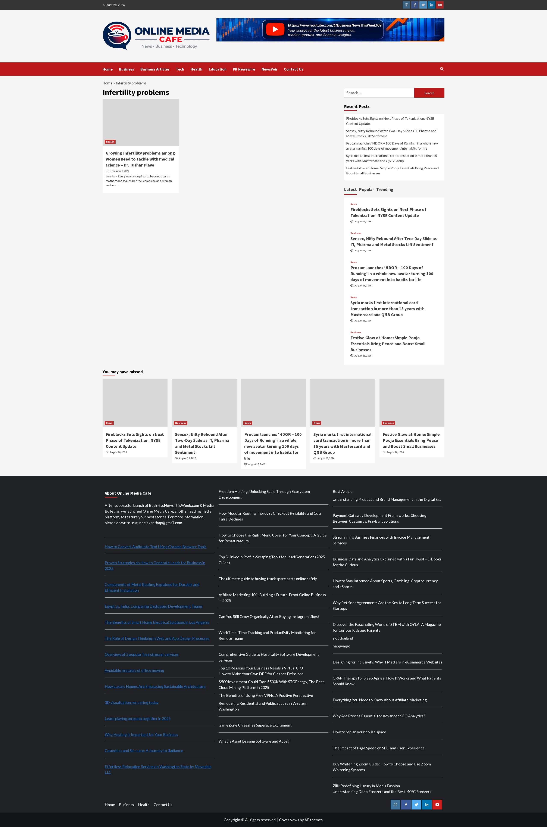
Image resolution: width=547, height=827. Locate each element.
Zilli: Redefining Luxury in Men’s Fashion (366, 785)
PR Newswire (244, 69)
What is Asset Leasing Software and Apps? (254, 741)
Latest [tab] (350, 189)
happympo (341, 646)
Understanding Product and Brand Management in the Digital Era (387, 499)
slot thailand (343, 638)
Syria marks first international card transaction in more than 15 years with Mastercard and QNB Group (391, 158)
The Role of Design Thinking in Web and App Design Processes (157, 638)
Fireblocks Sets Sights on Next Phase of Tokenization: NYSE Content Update (390, 120)
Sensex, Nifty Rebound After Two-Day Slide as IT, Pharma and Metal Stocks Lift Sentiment (391, 133)
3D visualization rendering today (132, 702)
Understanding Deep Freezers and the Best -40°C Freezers (382, 791)
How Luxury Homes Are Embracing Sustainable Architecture (155, 686)
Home (108, 69)
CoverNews (289, 819)
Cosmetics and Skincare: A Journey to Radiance (144, 750)
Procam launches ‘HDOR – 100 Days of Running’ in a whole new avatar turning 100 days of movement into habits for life (392, 145)
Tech (180, 69)
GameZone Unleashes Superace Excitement (255, 725)
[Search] (441, 69)
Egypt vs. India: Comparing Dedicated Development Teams (154, 606)
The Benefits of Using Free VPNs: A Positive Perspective (266, 695)
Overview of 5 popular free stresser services (142, 654)
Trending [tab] (384, 189)
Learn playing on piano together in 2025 (138, 718)
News (353, 204)
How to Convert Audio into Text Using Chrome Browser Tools (155, 546)
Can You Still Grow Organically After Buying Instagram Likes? (269, 616)
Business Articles (154, 69)
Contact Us (293, 69)
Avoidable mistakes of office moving (134, 670)
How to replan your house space (359, 732)
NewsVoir (270, 69)
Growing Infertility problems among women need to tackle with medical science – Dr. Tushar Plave (140, 159)
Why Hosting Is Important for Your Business (141, 734)
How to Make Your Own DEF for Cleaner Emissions (261, 673)
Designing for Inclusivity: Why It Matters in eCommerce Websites (387, 662)
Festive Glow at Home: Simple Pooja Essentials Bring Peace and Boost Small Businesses (392, 170)
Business (126, 69)
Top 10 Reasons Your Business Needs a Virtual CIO (261, 668)
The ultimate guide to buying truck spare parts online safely (268, 578)
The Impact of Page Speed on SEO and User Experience (379, 748)
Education (217, 69)
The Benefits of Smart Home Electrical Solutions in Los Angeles (157, 622)
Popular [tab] (366, 189)
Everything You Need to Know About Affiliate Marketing (380, 699)
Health (196, 69)
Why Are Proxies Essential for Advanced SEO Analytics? (379, 715)
